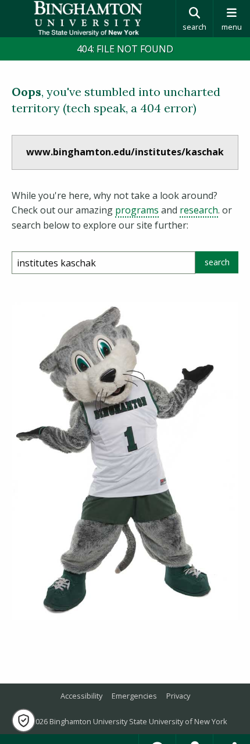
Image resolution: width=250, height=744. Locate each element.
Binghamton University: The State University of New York (88, 18)
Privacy (178, 695)
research (199, 210)
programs (137, 210)
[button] (23, 720)
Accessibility (81, 695)
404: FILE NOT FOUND (125, 48)
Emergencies (134, 695)
